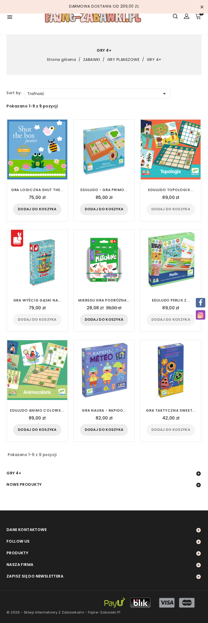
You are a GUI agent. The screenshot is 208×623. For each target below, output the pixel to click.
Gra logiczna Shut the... (37, 189)
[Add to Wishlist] (61, 142)
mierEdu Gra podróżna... (104, 300)
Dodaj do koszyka (37, 209)
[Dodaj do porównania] (60, 133)
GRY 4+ (13, 473)
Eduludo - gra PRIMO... (103, 189)
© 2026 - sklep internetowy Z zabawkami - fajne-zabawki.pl (63, 612)
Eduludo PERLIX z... (171, 300)
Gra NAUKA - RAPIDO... (104, 410)
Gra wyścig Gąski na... (37, 300)
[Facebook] (200, 302)
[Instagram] (200, 315)
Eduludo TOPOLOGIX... (170, 189)
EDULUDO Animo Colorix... (37, 410)
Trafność (97, 93)
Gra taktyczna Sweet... (170, 410)
